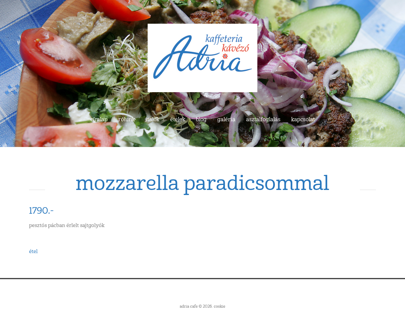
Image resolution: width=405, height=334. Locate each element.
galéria (226, 119)
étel (33, 251)
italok (153, 119)
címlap (99, 119)
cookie (219, 306)
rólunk (126, 119)
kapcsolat (303, 119)
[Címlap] (202, 28)
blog (201, 119)
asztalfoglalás (263, 119)
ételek (177, 119)
